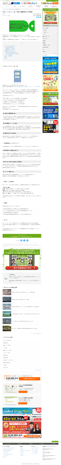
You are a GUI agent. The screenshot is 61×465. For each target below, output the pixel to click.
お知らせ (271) (5, 367)
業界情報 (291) (5, 342)
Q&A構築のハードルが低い (10, 48)
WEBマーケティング (50, 36)
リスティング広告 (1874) (7, 340)
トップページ (6, 6)
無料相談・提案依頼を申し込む (30, 378)
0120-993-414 (12, 378)
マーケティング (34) (6, 352)
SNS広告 (50, 42)
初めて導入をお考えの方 (30, 6)
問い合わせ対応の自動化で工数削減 (12, 53)
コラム (51, 34)
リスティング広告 (50, 28)
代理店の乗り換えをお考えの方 (38, 6)
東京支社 (44, 451)
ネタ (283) (4, 364)
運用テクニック (51, 32)
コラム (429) (5, 347)
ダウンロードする (22, 391)
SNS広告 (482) (5, 357)
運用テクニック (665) (6, 345)
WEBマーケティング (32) (7, 350)
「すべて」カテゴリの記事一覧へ (35, 333)
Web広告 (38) (5, 355)
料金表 (15, 6)
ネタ (50, 49)
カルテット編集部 (7, 15)
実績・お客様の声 (22, 6)
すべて (7, 9)
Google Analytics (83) (6, 362)
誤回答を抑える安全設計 (10, 49)
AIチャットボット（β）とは (9, 45)
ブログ (4, 9)
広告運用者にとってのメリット (10, 50)
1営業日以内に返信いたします (21, 236)
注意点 (5, 57)
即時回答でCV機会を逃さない (11, 52)
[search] (57, 55)
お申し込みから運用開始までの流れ (54, 6)
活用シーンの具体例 (8, 56)
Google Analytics (50, 47)
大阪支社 (44, 454)
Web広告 (50, 40)
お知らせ (50, 51)
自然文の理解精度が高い (10, 47)
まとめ (5, 58)
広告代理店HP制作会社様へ (46, 6)
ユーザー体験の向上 (9, 54)
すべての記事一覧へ (38, 369)
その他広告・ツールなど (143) (8, 360)
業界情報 (51, 30)
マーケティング (50, 38)
